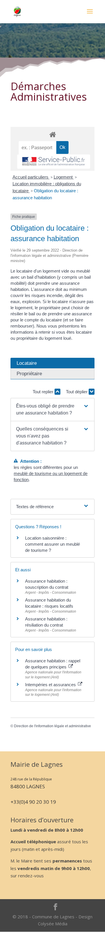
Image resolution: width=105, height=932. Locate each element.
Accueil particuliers (31, 177)
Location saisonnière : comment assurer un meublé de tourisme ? (52, 544)
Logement (64, 177)
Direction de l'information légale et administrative (52, 726)
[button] (52, 409)
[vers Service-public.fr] (53, 161)
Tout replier (44, 391)
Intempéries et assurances (51, 684)
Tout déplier (77, 391)
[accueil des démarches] (52, 134)
